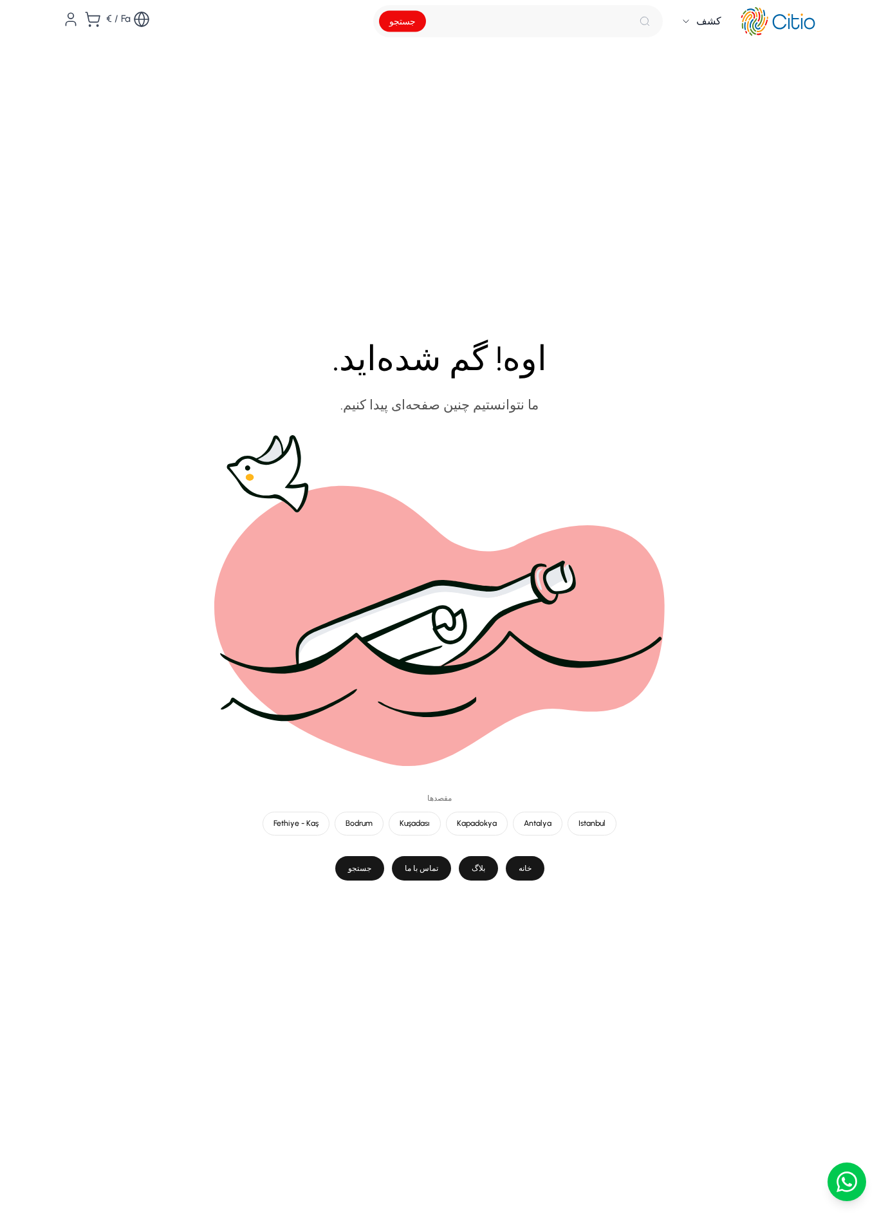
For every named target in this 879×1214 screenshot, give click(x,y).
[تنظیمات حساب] (70, 19)
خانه (525, 868)
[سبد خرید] (92, 19)
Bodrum (359, 823)
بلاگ (478, 868)
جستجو (402, 21)
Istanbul (592, 823)
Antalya (537, 823)
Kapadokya (477, 823)
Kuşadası (415, 823)
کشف (708, 21)
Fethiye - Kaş (296, 823)
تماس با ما (421, 868)
